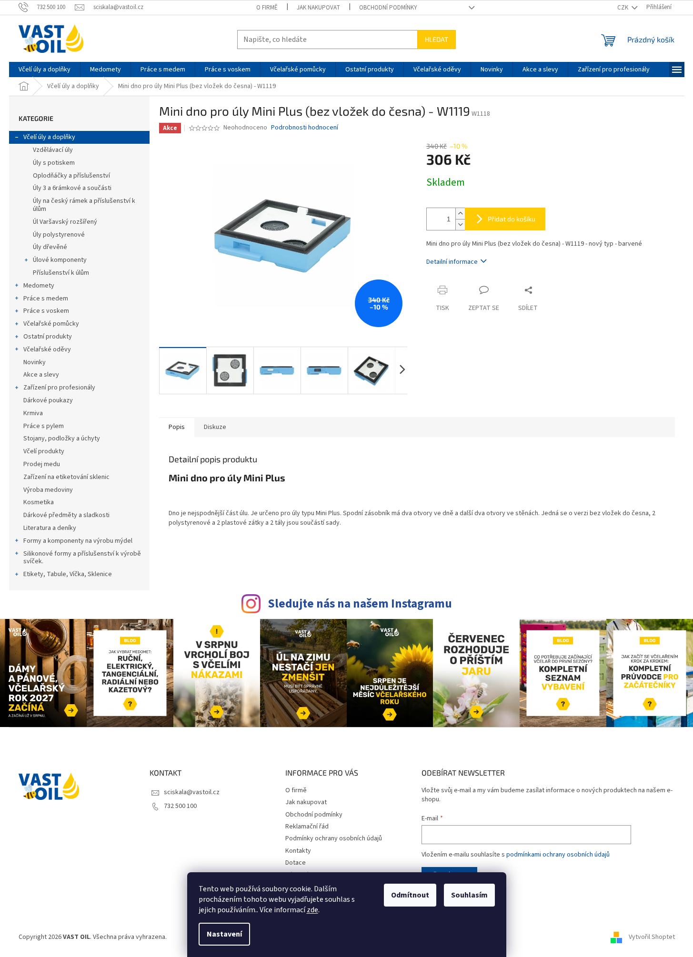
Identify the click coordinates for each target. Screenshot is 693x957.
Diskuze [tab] (215, 427)
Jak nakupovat (318, 7)
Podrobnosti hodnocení (304, 127)
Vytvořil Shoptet (652, 937)
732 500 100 (180, 806)
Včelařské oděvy (47, 349)
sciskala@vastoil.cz (192, 792)
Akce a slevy (41, 374)
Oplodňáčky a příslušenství (71, 175)
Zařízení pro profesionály (59, 387)
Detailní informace (452, 262)
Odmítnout (410, 895)
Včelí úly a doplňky (49, 137)
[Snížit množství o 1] (460, 224)
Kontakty (298, 851)
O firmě (267, 7)
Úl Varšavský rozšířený (65, 222)
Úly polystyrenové (59, 234)
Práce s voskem (46, 311)
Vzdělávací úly (53, 150)
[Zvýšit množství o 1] (460, 213)
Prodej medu (41, 464)
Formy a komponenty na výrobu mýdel (77, 541)
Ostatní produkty (47, 336)
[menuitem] (44, 69)
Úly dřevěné (50, 247)
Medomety (38, 285)
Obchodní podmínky (388, 7)
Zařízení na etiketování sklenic (66, 477)
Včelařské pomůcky (51, 324)
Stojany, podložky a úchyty (61, 438)
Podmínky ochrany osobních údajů (333, 838)
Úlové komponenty (60, 260)
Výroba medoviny (48, 490)
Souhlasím (469, 895)
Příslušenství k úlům (61, 273)
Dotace (295, 862)
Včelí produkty (43, 451)
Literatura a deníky (49, 528)
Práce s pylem (43, 426)
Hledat (436, 39)
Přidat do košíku (511, 219)
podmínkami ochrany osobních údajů (558, 854)
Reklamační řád (307, 826)
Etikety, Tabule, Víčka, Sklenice (67, 574)
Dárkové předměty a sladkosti (66, 515)
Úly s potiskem (54, 163)
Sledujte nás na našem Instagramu (360, 603)
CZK (623, 7)
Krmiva (33, 413)
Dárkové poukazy (48, 400)
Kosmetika (38, 502)
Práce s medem (45, 298)
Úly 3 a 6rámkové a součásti (72, 188)
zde (312, 910)
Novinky (34, 362)
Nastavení (224, 934)
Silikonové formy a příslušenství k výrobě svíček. (82, 558)
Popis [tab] (177, 427)
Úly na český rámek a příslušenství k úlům (84, 205)
